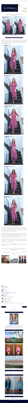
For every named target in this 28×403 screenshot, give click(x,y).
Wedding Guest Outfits (8, 43)
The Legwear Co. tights (15, 234)
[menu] (1, 1)
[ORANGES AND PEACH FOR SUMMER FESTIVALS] (14, 355)
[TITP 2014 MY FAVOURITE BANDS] (14, 343)
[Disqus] (14, 274)
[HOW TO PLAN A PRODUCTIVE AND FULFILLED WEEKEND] (14, 368)
